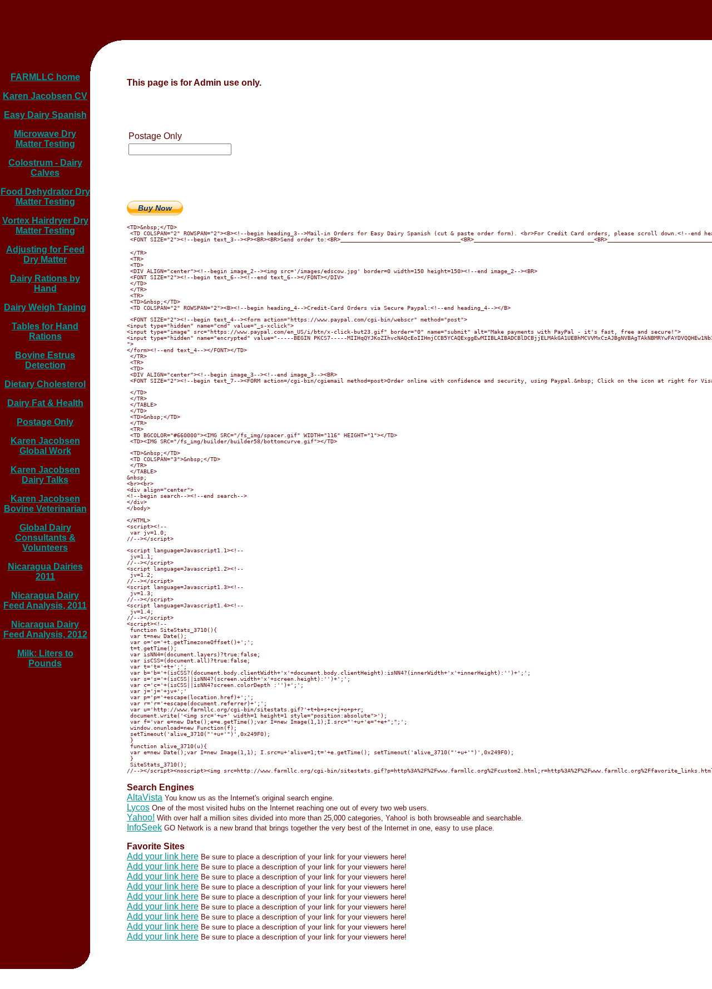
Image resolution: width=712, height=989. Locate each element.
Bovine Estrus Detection (45, 360)
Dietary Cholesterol (45, 384)
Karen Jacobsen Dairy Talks (45, 474)
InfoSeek (144, 827)
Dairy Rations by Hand (45, 283)
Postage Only (45, 422)
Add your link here (163, 856)
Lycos (138, 807)
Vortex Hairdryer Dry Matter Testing (45, 225)
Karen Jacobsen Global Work (45, 446)
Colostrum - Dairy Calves (45, 167)
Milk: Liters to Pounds (45, 658)
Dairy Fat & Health (45, 403)
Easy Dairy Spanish (45, 115)
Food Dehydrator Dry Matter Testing (45, 196)
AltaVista (144, 797)
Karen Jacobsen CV (45, 96)
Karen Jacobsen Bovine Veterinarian (45, 503)
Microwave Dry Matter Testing (45, 139)
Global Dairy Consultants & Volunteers (45, 537)
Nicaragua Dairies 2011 (45, 571)
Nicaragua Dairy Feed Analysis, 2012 (45, 629)
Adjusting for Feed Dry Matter (45, 254)
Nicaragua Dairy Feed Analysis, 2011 (45, 600)
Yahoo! (141, 817)
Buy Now (155, 208)
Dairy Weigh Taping (45, 307)
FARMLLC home (45, 77)
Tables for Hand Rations (45, 331)
